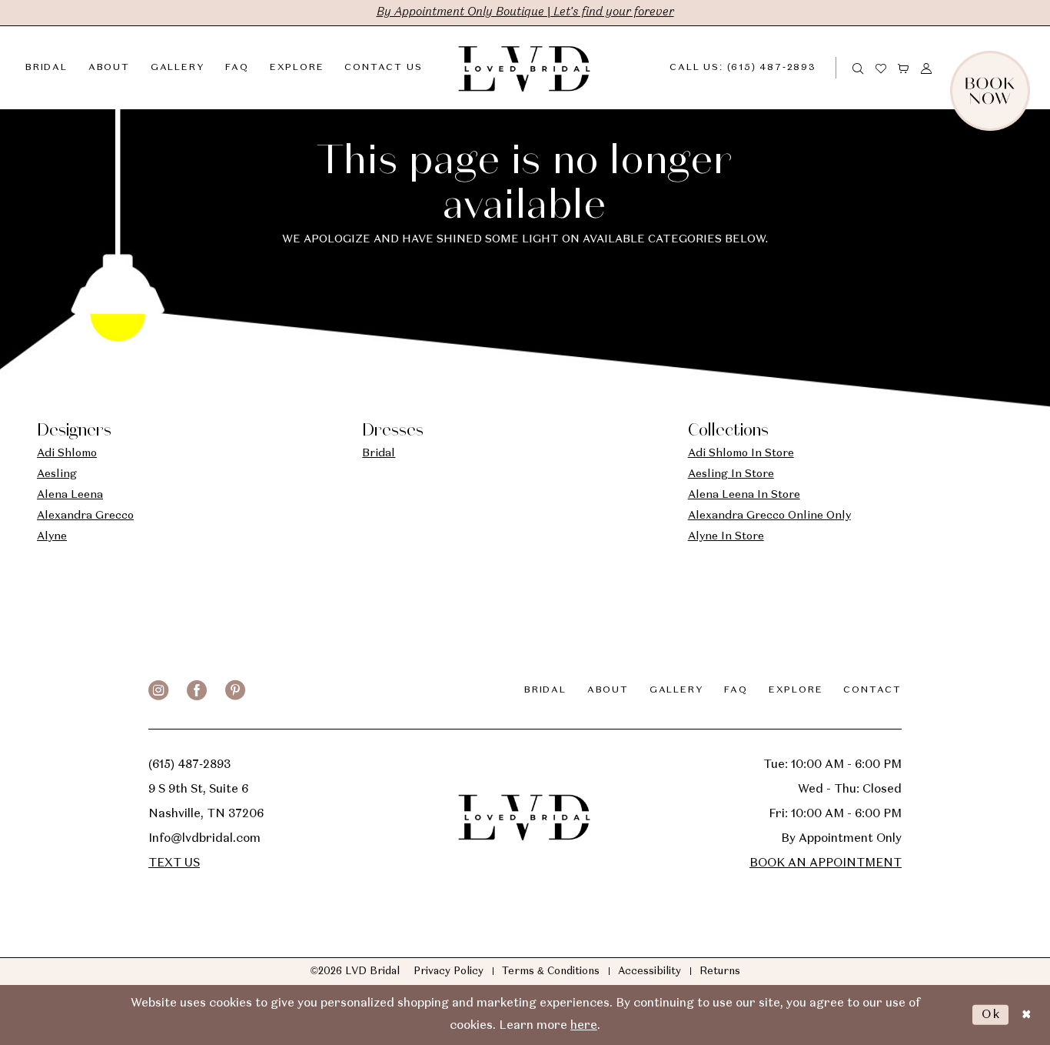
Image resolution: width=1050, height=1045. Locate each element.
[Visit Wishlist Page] (881, 67)
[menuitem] (755, 67)
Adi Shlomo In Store (741, 453)
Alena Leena (70, 494)
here (583, 1025)
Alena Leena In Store (744, 494)
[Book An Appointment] (1024, 67)
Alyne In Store (726, 536)
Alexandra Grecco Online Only (769, 515)
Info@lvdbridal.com (204, 838)
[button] (903, 67)
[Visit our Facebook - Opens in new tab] (197, 690)
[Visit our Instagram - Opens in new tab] (158, 690)
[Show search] (858, 67)
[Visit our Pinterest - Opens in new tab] (235, 690)
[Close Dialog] (1026, 1014)
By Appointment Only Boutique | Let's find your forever (525, 12)
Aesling (57, 474)
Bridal (378, 453)
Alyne (52, 536)
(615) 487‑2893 (189, 765)
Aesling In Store (731, 474)
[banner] (525, 67)
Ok (991, 1014)
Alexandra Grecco (85, 515)
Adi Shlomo (67, 453)
